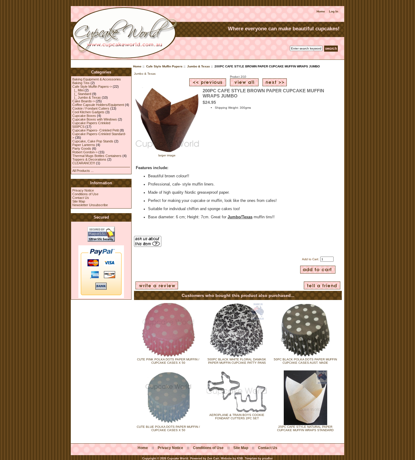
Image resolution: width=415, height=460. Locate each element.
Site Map (78, 201)
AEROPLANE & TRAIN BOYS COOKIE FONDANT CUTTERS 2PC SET (236, 416)
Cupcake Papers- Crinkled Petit (95, 130)
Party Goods (81, 148)
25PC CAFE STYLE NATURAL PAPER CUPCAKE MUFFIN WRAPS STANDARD (305, 428)
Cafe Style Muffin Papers (164, 66)
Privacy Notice (83, 190)
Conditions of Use (85, 194)
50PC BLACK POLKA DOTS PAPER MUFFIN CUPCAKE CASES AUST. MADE (305, 361)
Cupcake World (177, 458)
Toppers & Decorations (89, 159)
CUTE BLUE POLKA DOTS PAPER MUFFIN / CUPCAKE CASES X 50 (168, 428)
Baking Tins (81, 83)
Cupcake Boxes (84, 116)
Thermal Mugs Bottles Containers (97, 156)
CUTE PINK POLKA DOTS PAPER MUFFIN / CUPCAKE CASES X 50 (168, 361)
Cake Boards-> (83, 101)
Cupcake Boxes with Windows (94, 119)
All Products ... (83, 170)
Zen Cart (213, 458)
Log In (333, 11)
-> (92, 86)
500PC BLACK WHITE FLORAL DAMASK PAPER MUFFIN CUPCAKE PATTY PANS (237, 361)
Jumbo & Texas (198, 66)
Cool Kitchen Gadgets (88, 112)
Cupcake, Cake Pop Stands (92, 141)
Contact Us (80, 197)
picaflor (267, 458)
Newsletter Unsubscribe (90, 205)
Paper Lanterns (83, 145)
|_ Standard (81, 94)
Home (321, 11)
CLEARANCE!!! (83, 163)
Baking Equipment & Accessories (96, 79)
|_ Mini (78, 90)
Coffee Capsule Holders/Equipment (98, 105)
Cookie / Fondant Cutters (90, 108)
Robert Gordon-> (85, 152)
